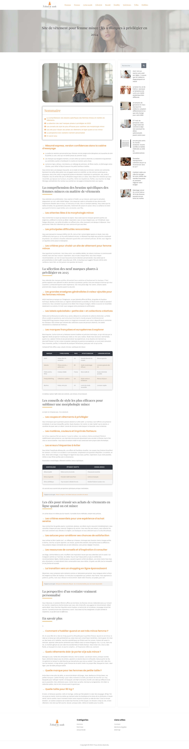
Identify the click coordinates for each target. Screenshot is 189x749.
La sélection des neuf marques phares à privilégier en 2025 (69, 123)
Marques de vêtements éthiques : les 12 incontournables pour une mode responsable (79, 584)
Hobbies (145, 5)
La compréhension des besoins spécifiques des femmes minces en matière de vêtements (76, 119)
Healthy (117, 5)
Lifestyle (98, 5)
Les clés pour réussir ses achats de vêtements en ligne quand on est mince (74, 130)
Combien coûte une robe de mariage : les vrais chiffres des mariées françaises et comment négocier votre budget (139, 178)
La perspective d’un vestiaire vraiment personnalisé (66, 133)
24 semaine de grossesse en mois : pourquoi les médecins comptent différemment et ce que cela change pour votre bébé (139, 109)
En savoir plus (52, 136)
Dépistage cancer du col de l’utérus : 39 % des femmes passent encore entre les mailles (139, 194)
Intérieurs (127, 5)
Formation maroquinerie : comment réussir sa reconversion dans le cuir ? (139, 163)
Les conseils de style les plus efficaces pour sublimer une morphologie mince (75, 126)
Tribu (136, 5)
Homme (67, 5)
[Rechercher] (143, 65)
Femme (77, 5)
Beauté (108, 5)
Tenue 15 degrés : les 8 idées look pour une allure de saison (72, 494)
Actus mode (87, 5)
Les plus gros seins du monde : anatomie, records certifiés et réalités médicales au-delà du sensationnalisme (139, 147)
